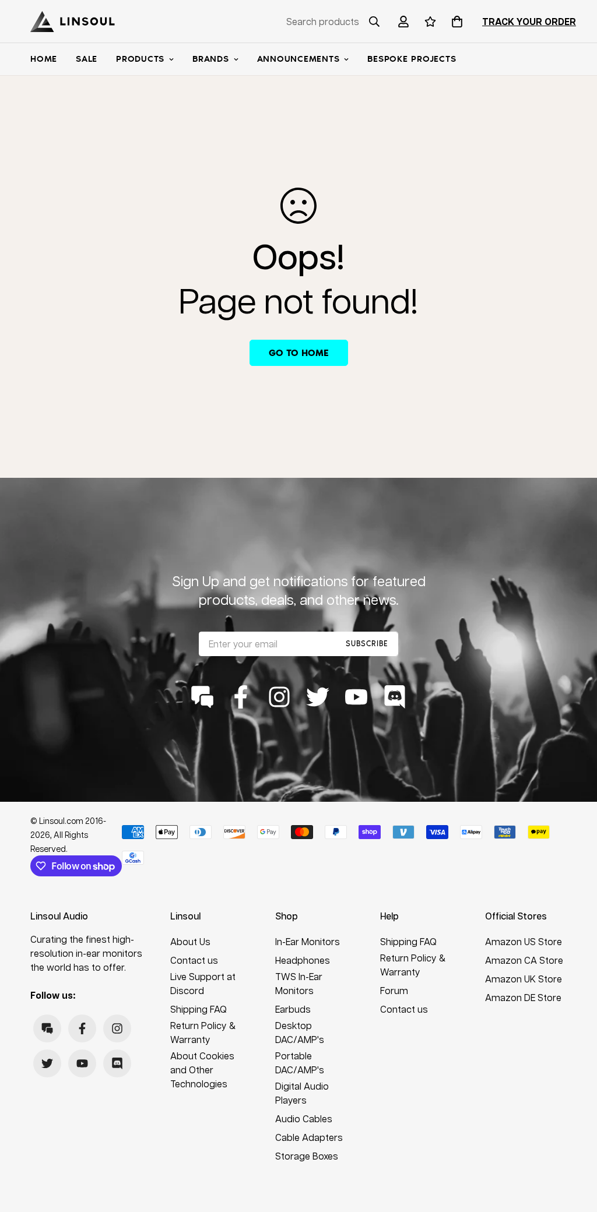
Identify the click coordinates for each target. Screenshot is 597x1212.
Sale (86, 59)
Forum (394, 990)
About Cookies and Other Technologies (202, 1069)
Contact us (194, 960)
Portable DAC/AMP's (299, 1062)
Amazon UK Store (523, 979)
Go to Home (299, 352)
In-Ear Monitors (307, 941)
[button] (455, 21)
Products (140, 59)
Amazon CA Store (524, 960)
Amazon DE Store (523, 997)
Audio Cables (303, 1118)
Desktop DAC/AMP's (299, 1032)
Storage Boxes (306, 1156)
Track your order (529, 21)
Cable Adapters (309, 1137)
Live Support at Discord (203, 983)
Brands (210, 59)
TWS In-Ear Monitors (298, 983)
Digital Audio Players (302, 1093)
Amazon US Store (523, 941)
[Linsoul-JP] (72, 21)
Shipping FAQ (198, 1009)
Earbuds (293, 1009)
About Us (190, 941)
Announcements (298, 59)
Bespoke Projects (411, 59)
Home (43, 59)
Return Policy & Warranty (203, 1032)
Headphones (302, 960)
